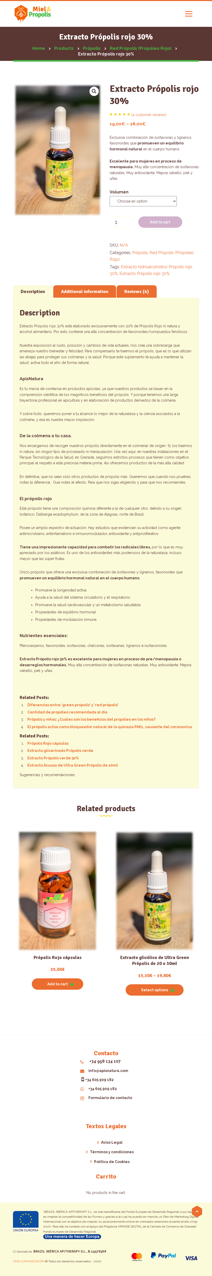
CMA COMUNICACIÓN (29, 1261)
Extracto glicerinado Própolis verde (60, 751)
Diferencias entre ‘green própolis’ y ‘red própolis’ (72, 705)
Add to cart (160, 222)
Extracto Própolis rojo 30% (144, 273)
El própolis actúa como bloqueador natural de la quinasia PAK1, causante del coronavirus (109, 727)
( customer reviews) (148, 115)
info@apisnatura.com (108, 1071)
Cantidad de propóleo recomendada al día (67, 712)
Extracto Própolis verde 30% (53, 758)
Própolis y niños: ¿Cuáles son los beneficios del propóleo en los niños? (91, 719)
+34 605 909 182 (99, 1080)
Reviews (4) (136, 291)
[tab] (33, 291)
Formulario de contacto (110, 1098)
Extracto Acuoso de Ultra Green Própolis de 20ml (72, 765)
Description (33, 291)
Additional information (84, 291)
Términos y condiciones (112, 1152)
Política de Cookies (112, 1162)
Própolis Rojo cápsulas (48, 743)
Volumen (119, 192)
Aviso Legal (112, 1142)
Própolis (140, 252)
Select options (154, 990)
